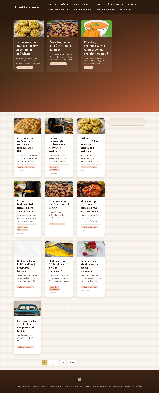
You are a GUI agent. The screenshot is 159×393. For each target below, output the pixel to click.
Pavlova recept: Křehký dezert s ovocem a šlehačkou (89, 265)
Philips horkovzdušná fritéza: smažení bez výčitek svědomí (57, 144)
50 (63, 362)
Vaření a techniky (106, 10)
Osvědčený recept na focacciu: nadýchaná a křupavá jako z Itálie (27, 144)
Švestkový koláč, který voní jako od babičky (61, 46)
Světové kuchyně (83, 10)
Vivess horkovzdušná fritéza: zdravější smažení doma (26, 205)
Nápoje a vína (81, 4)
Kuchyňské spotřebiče (57, 4)
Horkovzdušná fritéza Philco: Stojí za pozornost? (57, 265)
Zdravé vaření (127, 10)
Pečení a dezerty (114, 4)
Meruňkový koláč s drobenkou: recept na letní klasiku (26, 325)
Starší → (71, 362)
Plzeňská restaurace (27, 7)
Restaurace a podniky (57, 10)
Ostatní (97, 4)
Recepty (132, 4)
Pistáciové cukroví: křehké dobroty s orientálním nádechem (28, 48)
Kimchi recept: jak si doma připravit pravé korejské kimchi (90, 205)
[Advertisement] (79, 89)
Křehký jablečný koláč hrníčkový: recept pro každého (26, 265)
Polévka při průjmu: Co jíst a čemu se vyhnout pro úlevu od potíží (96, 48)
